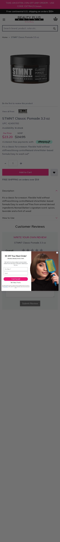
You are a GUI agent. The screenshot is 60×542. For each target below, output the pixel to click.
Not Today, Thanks (16, 282)
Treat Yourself (15, 279)
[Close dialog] (57, 252)
